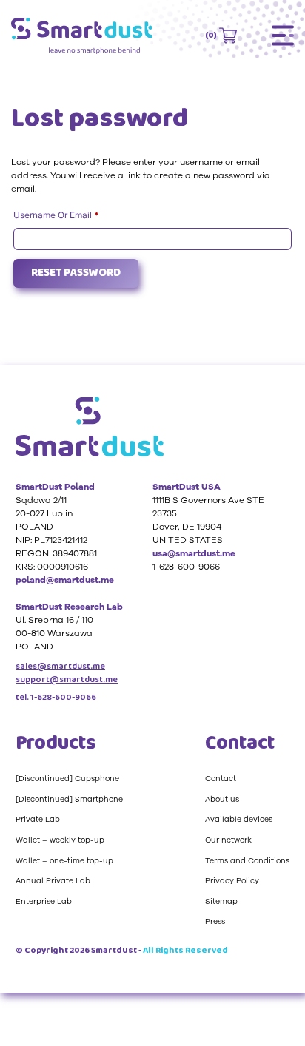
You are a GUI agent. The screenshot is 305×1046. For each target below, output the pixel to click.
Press (215, 921)
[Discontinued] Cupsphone (67, 778)
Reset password (76, 273)
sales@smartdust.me (60, 666)
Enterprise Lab (44, 901)
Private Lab (38, 819)
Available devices (238, 819)
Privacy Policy (232, 880)
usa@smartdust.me (193, 553)
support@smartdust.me (67, 679)
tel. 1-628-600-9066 (56, 697)
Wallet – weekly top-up (60, 840)
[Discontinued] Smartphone (69, 799)
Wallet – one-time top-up (64, 860)
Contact (220, 778)
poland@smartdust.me (65, 580)
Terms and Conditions (247, 860)
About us (222, 799)
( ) (211, 35)
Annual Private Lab (53, 880)
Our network (228, 840)
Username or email (74, 214)
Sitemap (221, 901)
